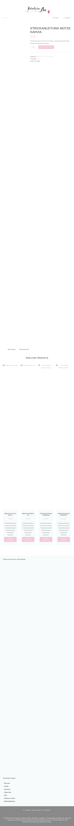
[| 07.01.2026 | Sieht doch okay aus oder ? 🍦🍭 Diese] (20, 585)
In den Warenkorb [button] (10, 539)
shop (57, 17)
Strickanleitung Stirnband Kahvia (46, 515)
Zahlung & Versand (9, 798)
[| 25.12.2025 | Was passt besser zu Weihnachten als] (20, 670)
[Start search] (64, 18)
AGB (5, 795)
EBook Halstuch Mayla (10, 514)
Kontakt (6, 786)
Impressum (7, 789)
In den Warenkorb (46, 47)
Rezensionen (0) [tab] (24, 349)
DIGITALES (40, 56)
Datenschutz (7, 792)
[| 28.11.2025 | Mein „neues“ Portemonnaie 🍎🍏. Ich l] (57, 743)
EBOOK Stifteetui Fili (28, 514)
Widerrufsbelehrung (9, 801)
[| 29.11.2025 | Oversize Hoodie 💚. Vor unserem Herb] (20, 736)
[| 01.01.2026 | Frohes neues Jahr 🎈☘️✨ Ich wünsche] (20, 631)
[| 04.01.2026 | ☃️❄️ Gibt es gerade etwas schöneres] (57, 571)
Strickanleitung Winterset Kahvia (64, 515)
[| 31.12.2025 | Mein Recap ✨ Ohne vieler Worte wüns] (57, 618)
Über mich (7, 783)
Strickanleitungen (49, 56)
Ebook (39, 59)
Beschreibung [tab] (11, 349)
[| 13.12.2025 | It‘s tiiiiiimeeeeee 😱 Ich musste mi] (57, 684)
